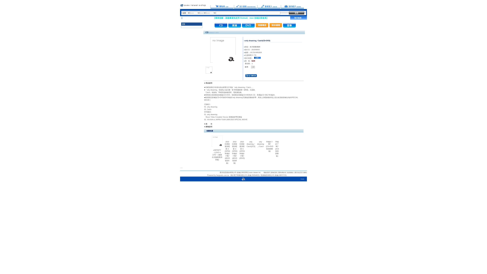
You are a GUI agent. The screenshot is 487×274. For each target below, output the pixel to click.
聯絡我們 (267, 172)
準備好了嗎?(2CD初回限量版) (277, 149)
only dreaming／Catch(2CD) (251, 144)
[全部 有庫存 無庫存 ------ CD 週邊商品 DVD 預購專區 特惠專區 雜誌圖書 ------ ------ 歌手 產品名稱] (231, 13)
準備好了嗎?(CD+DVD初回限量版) (269, 146)
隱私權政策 (282, 172)
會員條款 (290, 172)
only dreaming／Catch (260, 144)
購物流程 (274, 172)
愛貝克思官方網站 (301, 172)
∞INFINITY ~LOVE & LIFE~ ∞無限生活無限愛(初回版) (217, 155)
